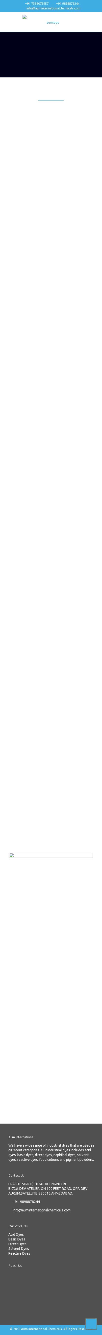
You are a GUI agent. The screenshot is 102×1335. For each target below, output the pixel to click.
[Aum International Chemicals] (51, 21)
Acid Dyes (16, 1234)
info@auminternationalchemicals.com (53, 8)
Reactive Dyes (19, 1253)
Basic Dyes (16, 1239)
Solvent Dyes (18, 1249)
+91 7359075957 (37, 3)
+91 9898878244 (67, 3)
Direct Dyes (17, 1244)
